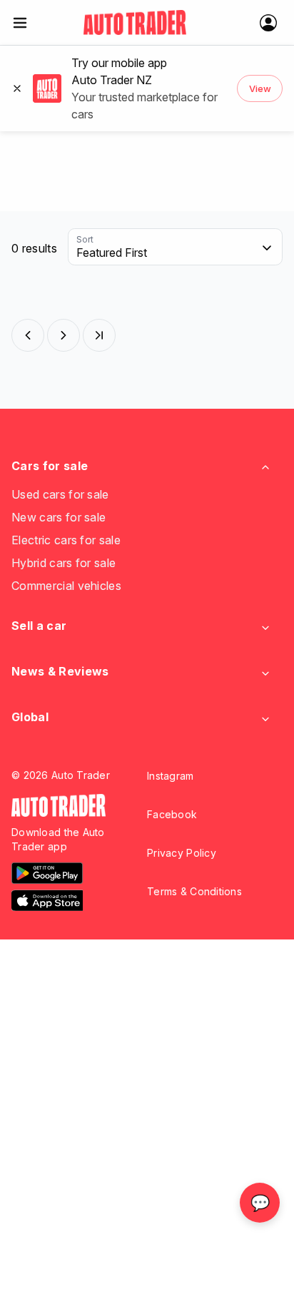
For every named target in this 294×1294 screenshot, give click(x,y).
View (260, 88)
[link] (134, 22)
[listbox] (175, 248)
